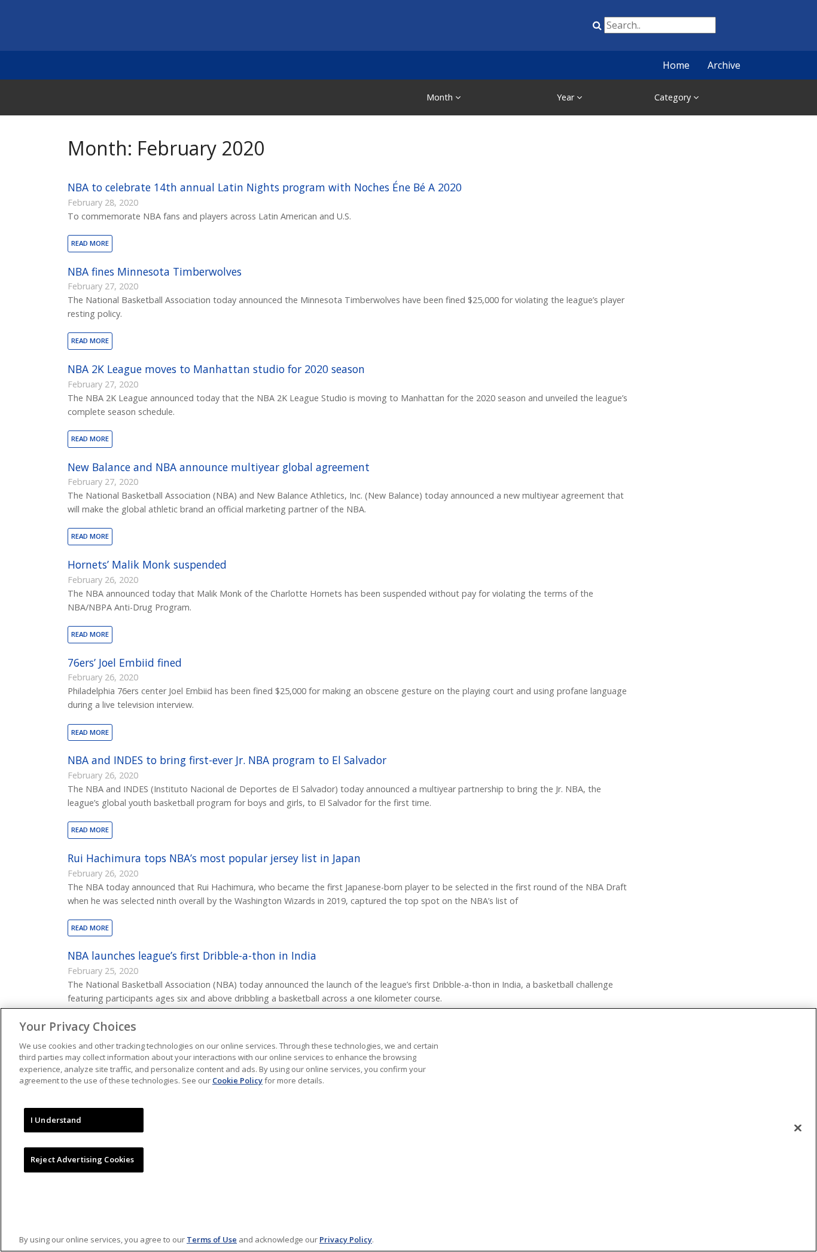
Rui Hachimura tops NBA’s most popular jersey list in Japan (214, 858)
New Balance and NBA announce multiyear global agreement (219, 467)
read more (90, 243)
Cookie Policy (237, 1080)
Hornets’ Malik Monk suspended (147, 564)
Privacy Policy (345, 1239)
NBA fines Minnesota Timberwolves (155, 271)
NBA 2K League (560, 27)
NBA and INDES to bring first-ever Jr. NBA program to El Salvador (227, 760)
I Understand (56, 1119)
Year (567, 97)
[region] (408, 1129)
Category (673, 97)
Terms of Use (212, 1239)
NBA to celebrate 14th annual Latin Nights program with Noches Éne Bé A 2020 (265, 187)
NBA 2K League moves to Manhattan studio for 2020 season (216, 369)
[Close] (798, 1128)
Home (676, 65)
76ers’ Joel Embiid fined (125, 662)
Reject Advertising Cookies (82, 1159)
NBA (470, 27)
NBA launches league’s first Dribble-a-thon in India (192, 955)
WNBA (530, 27)
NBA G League (500, 27)
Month (440, 97)
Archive (724, 65)
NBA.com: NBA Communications (172, 26)
